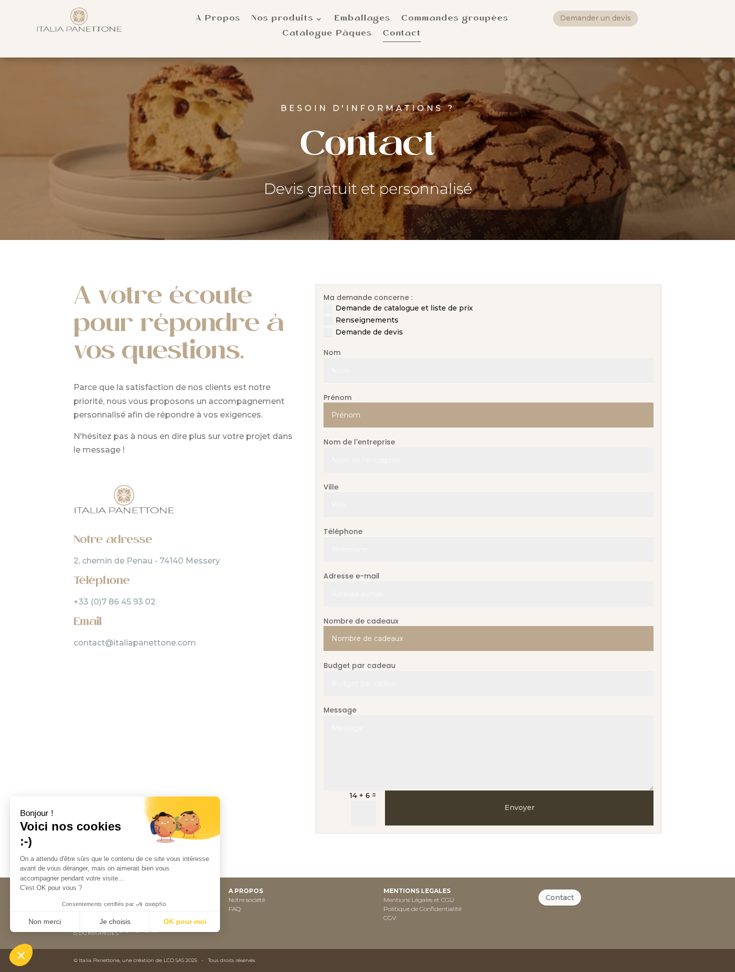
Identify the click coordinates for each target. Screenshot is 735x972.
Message (340, 710)
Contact (560, 897)
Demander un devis (595, 18)
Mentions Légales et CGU (419, 900)
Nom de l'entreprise (359, 442)
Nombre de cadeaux (361, 621)
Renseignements (367, 320)
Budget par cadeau (360, 665)
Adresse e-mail (352, 576)
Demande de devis (369, 332)
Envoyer (519, 807)
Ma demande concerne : (368, 297)
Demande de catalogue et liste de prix (404, 308)
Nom (332, 353)
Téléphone (343, 531)
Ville (331, 487)
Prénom (338, 397)
